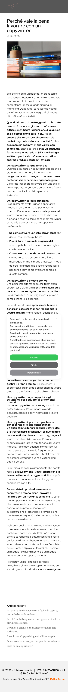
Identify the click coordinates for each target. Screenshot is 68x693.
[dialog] (34, 346)
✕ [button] (57, 318)
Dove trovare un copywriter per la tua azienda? (34, 641)
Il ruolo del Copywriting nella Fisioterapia (31, 636)
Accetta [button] (34, 357)
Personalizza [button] (34, 372)
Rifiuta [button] (34, 365)
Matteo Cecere (57, 679)
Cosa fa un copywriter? (20, 646)
